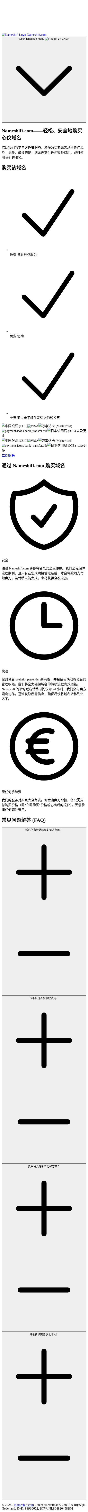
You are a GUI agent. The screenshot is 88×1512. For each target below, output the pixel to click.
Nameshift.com (24, 1505)
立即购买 (8, 455)
